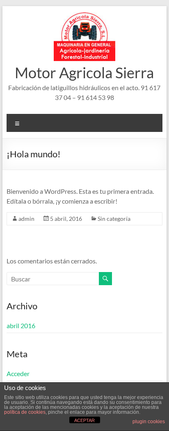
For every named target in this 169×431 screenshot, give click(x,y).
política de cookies (25, 412)
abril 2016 (21, 325)
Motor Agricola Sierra (84, 73)
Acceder (18, 373)
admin (26, 218)
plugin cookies (148, 421)
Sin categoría (114, 218)
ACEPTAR (84, 420)
